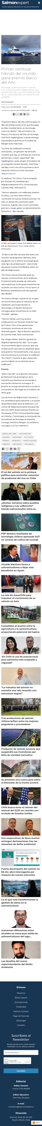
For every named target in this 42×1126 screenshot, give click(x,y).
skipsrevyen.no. (8, 173)
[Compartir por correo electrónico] (24, 114)
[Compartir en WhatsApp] (28, 114)
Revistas (17, 7)
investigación (29, 440)
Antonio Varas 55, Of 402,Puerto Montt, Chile (21, 1118)
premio (5, 440)
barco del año (9, 434)
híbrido (6, 444)
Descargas (21, 1020)
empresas (17, 444)
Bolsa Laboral (7, 7)
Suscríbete (21, 1071)
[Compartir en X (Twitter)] (17, 114)
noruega (16, 440)
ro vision (28, 437)
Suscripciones (21, 1002)
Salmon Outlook (21, 1011)
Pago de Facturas (21, 1016)
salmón (6, 437)
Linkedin (21, 1025)
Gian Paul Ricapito (21, 1098)
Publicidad (21, 1007)
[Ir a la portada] (18, 3)
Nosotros (35, 7)
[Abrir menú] (39, 3)
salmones (17, 437)
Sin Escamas (26, 7)
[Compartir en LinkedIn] (21, 114)
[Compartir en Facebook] (13, 114)
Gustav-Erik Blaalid (21, 1088)
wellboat (29, 444)
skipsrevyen (25, 434)
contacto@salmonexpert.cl (21, 1107)
